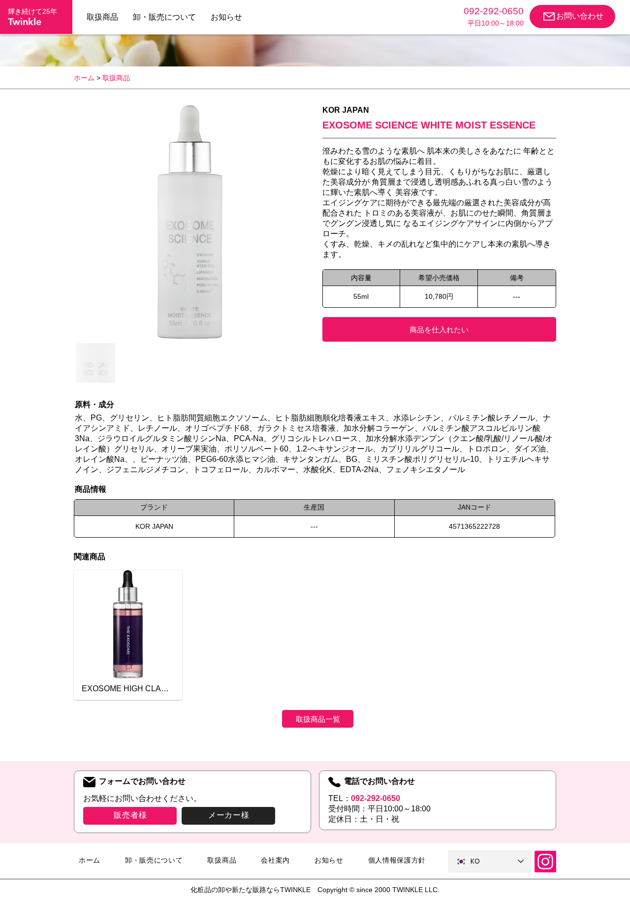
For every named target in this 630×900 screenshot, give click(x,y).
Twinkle (24, 22)
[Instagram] (545, 861)
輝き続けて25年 (32, 11)
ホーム (84, 78)
